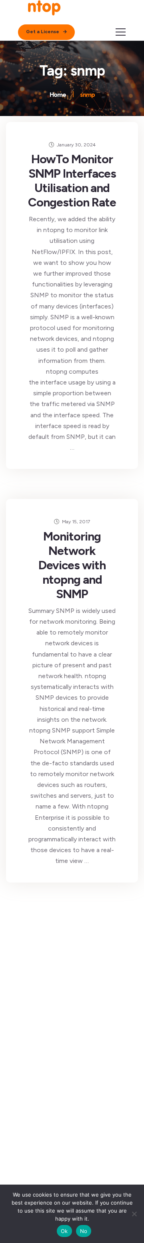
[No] (134, 1214)
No (84, 1231)
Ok (64, 1231)
